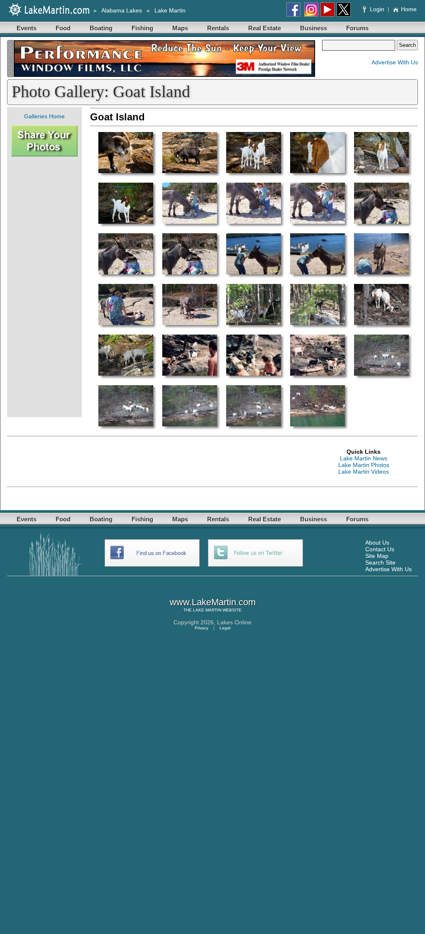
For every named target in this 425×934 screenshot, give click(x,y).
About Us (377, 542)
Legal (225, 628)
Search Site (380, 562)
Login (377, 9)
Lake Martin (170, 10)
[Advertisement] (44, 286)
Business (313, 28)
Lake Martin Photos (363, 465)
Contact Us (379, 549)
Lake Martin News (363, 458)
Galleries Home (44, 116)
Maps (180, 28)
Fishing (142, 28)
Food (63, 28)
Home (409, 9)
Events (27, 28)
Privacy (201, 628)
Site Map (376, 556)
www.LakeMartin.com (213, 602)
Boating (101, 28)
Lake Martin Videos (363, 471)
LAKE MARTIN (207, 610)
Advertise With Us (394, 62)
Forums (357, 28)
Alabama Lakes (121, 10)
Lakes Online (234, 622)
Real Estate (264, 28)
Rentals (218, 28)
